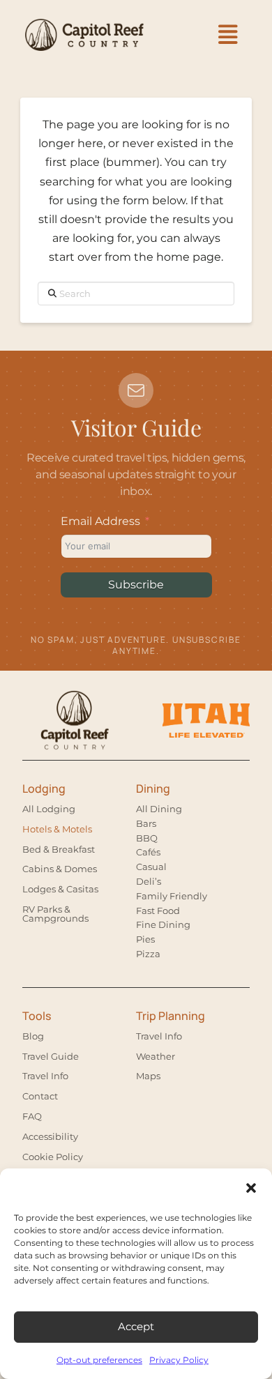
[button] (251, 1188)
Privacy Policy (179, 1360)
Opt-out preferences (99, 1360)
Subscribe (136, 584)
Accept (136, 1326)
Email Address (100, 521)
